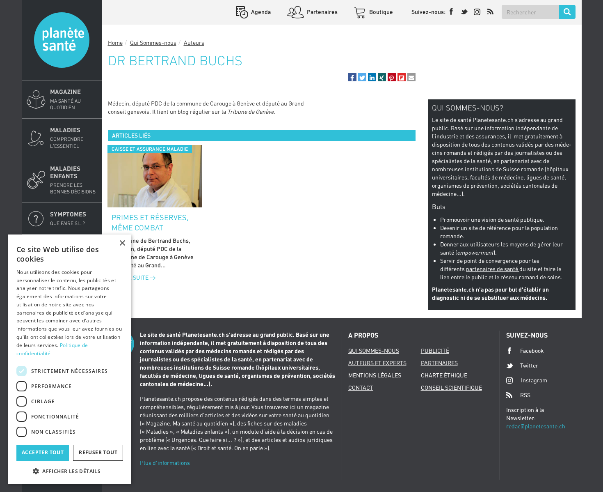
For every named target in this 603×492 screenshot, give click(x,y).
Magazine (65, 99)
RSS (525, 394)
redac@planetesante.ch (535, 426)
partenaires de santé (492, 268)
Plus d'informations (165, 462)
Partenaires (322, 11)
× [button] (122, 243)
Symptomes (68, 218)
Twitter (529, 365)
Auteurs (194, 42)
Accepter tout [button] (43, 452)
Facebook (532, 350)
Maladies (66, 137)
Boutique (380, 11)
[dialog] (69, 359)
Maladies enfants (73, 180)
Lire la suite (131, 277)
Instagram (534, 380)
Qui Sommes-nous (153, 42)
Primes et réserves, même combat (150, 222)
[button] (352, 77)
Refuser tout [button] (98, 452)
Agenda (260, 11)
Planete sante (61, 40)
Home (115, 42)
